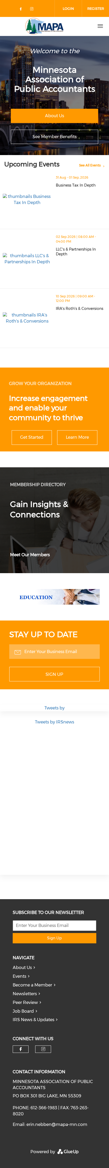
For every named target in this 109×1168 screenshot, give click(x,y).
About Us (54, 115)
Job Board (23, 1011)
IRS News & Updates (33, 1019)
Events (19, 976)
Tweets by (54, 707)
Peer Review (25, 1002)
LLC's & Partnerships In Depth (76, 251)
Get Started (31, 437)
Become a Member (32, 985)
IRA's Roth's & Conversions (79, 308)
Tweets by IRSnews (54, 722)
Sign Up (54, 674)
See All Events (90, 165)
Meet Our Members (30, 554)
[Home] (44, 26)
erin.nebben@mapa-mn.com (56, 1124)
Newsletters (25, 993)
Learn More (77, 437)
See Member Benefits (54, 136)
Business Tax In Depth (76, 185)
